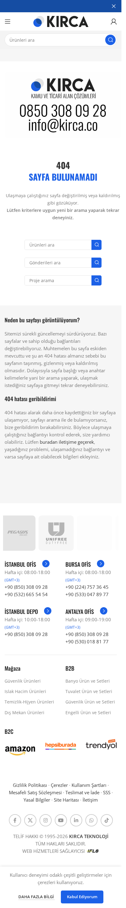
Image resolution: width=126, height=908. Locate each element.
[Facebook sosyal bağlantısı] (15, 820)
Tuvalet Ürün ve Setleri (88, 691)
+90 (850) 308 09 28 (26, 587)
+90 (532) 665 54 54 (26, 594)
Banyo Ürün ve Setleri (87, 681)
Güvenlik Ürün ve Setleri (90, 702)
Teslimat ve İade (82, 792)
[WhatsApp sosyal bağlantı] (91, 820)
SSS (106, 792)
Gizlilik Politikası (30, 785)
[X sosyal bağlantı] (30, 820)
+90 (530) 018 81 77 (87, 641)
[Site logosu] (60, 21)
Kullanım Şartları (89, 785)
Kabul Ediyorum (82, 896)
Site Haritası (66, 800)
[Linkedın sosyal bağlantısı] (76, 820)
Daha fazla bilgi (36, 896)
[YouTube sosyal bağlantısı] (61, 820)
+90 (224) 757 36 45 (87, 587)
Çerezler (59, 785)
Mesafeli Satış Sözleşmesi (35, 792)
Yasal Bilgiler (37, 800)
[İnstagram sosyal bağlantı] (45, 820)
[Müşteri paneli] (114, 21)
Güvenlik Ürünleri (23, 681)
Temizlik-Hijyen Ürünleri (29, 702)
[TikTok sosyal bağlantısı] (107, 820)
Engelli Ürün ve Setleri (88, 712)
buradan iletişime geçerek (67, 442)
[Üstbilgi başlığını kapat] (113, 6)
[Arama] (110, 40)
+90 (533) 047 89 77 (87, 594)
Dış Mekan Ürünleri (24, 712)
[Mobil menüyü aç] (8, 21)
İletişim (90, 800)
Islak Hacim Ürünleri (25, 691)
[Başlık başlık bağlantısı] (60, 6)
